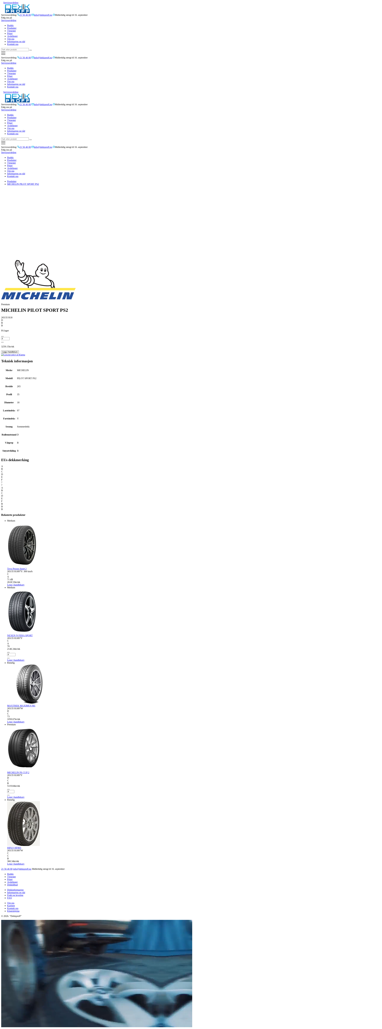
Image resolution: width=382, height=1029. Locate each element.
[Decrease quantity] (2, 336)
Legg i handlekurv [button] (15, 660)
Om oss (10, 39)
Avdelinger (12, 36)
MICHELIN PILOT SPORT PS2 (23, 184)
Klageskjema (13, 911)
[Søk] (30, 50)
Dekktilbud (12, 884)
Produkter (11, 28)
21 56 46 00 (7, 869)
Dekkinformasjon (15, 890)
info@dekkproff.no (22, 869)
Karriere (11, 905)
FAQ (9, 898)
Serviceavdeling (10, 2)
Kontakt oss (12, 44)
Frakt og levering (15, 895)
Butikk (10, 25)
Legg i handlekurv (10, 352)
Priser (10, 33)
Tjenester (11, 31)
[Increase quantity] (2, 342)
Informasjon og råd (16, 41)
